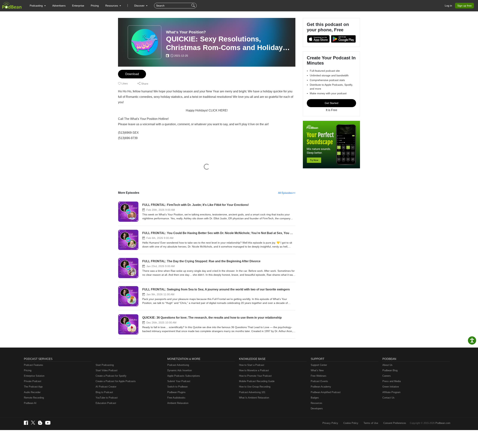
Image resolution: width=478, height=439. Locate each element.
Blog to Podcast (104, 392)
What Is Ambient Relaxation (254, 397)
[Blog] (40, 423)
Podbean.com (442, 423)
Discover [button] (139, 5)
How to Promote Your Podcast (255, 375)
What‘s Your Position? (186, 32)
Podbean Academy (321, 386)
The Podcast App (33, 386)
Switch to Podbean (177, 386)
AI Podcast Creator (106, 386)
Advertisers (59, 5)
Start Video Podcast (106, 370)
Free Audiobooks (176, 397)
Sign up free (464, 5)
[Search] (193, 5)
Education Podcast (106, 403)
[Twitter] (33, 423)
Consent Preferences (394, 423)
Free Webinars (318, 375)
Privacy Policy (330, 423)
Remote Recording (34, 397)
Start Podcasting (105, 365)
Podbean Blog (390, 370)
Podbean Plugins (176, 392)
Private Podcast (32, 381)
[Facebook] (26, 423)
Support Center (319, 365)
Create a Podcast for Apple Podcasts (116, 381)
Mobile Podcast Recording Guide (256, 381)
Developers (317, 408)
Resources (316, 403)
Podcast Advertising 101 (252, 392)
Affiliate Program (391, 392)
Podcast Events (319, 381)
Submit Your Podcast (178, 381)
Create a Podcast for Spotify (111, 375)
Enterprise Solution (34, 375)
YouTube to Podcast (107, 397)
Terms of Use (371, 423)
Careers (386, 375)
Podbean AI (30, 403)
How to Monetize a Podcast (254, 370)
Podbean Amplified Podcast (326, 392)
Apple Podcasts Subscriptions (183, 375)
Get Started (331, 103)
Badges (315, 397)
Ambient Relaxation (177, 403)
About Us (387, 365)
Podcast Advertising (178, 365)
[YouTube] (47, 423)
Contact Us (388, 397)
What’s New (317, 370)
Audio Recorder (32, 392)
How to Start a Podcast (251, 365)
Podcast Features (33, 365)
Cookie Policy (350, 423)
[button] (38, 5)
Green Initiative (390, 386)
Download (132, 74)
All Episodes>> (286, 192)
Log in (448, 5)
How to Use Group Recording (254, 386)
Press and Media (391, 381)
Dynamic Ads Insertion (179, 370)
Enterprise (78, 5)
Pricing (95, 5)
